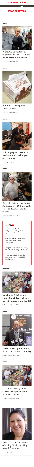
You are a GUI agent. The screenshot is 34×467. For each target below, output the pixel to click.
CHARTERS (6, 268)
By (3, 61)
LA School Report (17, 2)
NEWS (5, 23)
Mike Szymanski (7, 61)
